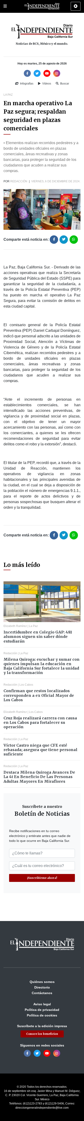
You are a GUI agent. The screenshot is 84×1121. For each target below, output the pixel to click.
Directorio (42, 987)
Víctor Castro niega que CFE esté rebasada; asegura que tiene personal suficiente (40, 749)
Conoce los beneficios (42, 1034)
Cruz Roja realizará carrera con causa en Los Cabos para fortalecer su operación (40, 722)
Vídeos (46, 83)
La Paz (8, 94)
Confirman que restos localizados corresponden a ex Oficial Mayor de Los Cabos (39, 695)
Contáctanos (42, 993)
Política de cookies (42, 1015)
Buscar (64, 83)
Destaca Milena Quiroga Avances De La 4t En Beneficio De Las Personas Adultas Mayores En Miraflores (39, 776)
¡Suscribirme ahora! (42, 878)
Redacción (18, 181)
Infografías (26, 83)
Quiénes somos (42, 982)
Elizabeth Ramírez (15, 626)
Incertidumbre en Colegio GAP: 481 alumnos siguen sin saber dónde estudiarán (38, 636)
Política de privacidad (42, 1010)
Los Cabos (26, 684)
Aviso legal (42, 1004)
